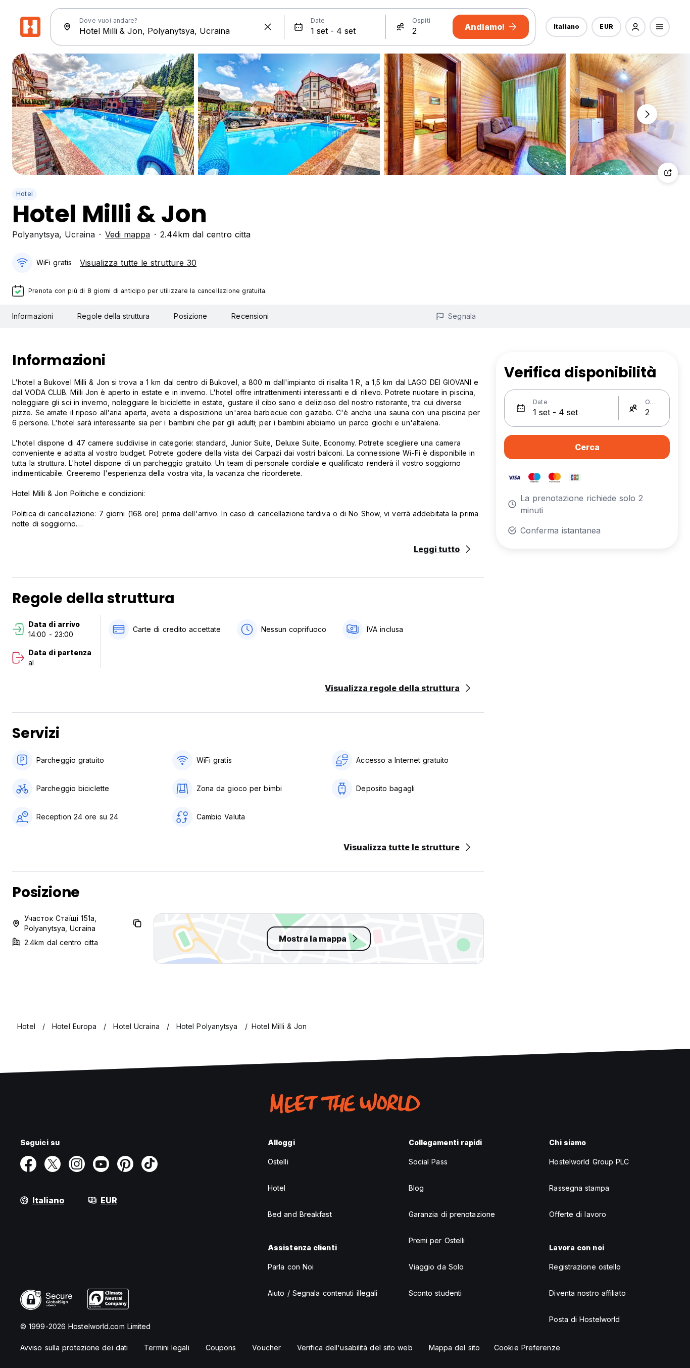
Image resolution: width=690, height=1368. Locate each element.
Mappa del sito (454, 1347)
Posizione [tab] (190, 316)
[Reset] (268, 27)
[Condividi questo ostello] (668, 173)
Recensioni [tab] (250, 316)
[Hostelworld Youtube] (101, 1164)
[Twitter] (52, 1164)
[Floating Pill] (647, 114)
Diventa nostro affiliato (587, 1293)
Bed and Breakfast (300, 1214)
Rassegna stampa (579, 1188)
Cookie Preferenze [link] (527, 1347)
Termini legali (166, 1347)
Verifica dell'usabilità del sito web (355, 1347)
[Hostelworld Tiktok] (149, 1164)
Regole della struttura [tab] (113, 316)
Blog (416, 1188)
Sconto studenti (435, 1293)
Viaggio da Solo (436, 1266)
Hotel (24, 194)
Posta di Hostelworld (584, 1319)
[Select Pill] (635, 27)
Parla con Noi (291, 1266)
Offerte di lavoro (577, 1214)
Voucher (266, 1347)
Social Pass (428, 1161)
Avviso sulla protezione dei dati (74, 1347)
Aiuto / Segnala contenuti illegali (322, 1293)
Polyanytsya (35, 234)
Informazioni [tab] (32, 316)
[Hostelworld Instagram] (77, 1164)
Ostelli (278, 1161)
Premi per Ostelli (437, 1240)
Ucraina (80, 234)
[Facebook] (28, 1164)
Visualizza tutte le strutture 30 (138, 263)
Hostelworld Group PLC (589, 1161)
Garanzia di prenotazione (452, 1214)
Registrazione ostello (585, 1266)
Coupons (221, 1347)
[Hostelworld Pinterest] (125, 1164)
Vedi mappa (127, 234)
